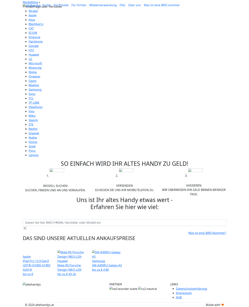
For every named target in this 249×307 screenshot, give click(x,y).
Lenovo (34, 155)
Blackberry (36, 24)
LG (30, 59)
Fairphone (36, 41)
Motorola (35, 68)
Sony (32, 94)
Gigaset (34, 133)
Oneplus (34, 76)
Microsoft (35, 63)
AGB (179, 297)
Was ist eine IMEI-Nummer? (207, 233)
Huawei (34, 55)
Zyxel (32, 146)
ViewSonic (36, 107)
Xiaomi (33, 120)
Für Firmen (78, 5)
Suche (46, 5)
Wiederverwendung (103, 5)
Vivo (31, 111)
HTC (31, 50)
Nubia (33, 138)
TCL (31, 98)
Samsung (35, 90)
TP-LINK (34, 103)
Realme (34, 85)
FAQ (122, 5)
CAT (31, 28)
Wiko (32, 116)
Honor (33, 142)
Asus (32, 20)
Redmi (33, 129)
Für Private (61, 5)
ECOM (33, 33)
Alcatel (33, 11)
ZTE (31, 124)
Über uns (134, 5)
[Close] (25, 228)
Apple (32, 15)
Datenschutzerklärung (191, 289)
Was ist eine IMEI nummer (162, 5)
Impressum (184, 293)
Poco (32, 151)
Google (34, 46)
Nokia (33, 72)
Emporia (34, 37)
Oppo (32, 81)
